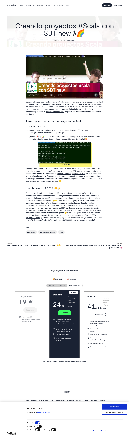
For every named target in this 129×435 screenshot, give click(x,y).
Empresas (40, 5)
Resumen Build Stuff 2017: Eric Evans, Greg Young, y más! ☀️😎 (34, 245)
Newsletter (60, 5)
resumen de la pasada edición (38, 198)
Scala (61, 102)
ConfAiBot (93, 400)
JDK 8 (38, 126)
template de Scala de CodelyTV (67, 130)
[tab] (58, 279)
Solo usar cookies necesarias (114, 412)
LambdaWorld (83, 193)
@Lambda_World (33, 217)
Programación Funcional (47, 232)
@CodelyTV (90, 215)
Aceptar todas (114, 406)
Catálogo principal (62, 319)
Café (67, 5)
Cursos (22, 5)
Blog (53, 5)
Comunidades (44, 400)
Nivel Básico (31, 232)
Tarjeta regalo (60, 400)
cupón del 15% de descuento (65, 208)
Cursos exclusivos (96, 321)
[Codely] (12, 5)
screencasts (71, 40)
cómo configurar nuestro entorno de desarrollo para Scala (77, 107)
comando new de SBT (55, 111)
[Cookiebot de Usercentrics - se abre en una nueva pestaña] (11, 433)
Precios (47, 5)
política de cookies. (44, 412)
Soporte (78, 400)
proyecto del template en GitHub (71, 173)
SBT (44, 126)
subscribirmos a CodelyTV (73, 139)
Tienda (85, 400)
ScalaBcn (33, 139)
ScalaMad (42, 139)
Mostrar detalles (98, 431)
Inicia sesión (118, 5)
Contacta (102, 400)
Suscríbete (106, 5)
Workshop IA (30, 5)
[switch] (39, 426)
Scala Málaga (54, 139)
